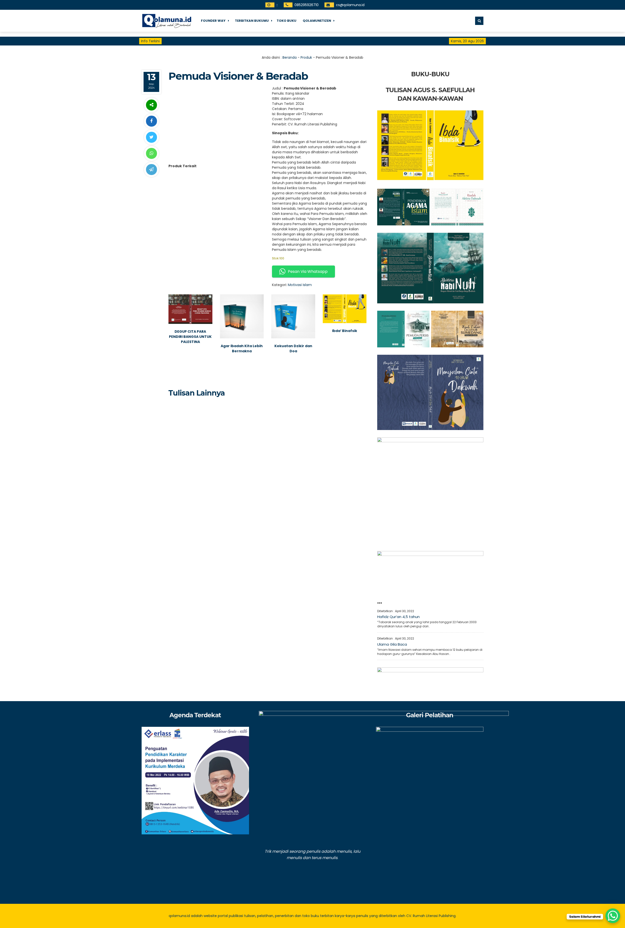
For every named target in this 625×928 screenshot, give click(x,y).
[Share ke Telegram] (151, 169)
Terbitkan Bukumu (252, 20)
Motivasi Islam (300, 284)
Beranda (289, 57)
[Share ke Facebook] (151, 121)
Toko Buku (286, 20)
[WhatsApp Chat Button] (612, 915)
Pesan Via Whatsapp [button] (308, 271)
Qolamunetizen (317, 20)
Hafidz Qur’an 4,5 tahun (398, 616)
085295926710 (306, 4)
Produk (306, 57)
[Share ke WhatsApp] (151, 153)
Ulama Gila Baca (392, 644)
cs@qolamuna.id (350, 4)
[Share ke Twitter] (151, 137)
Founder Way (213, 20)
